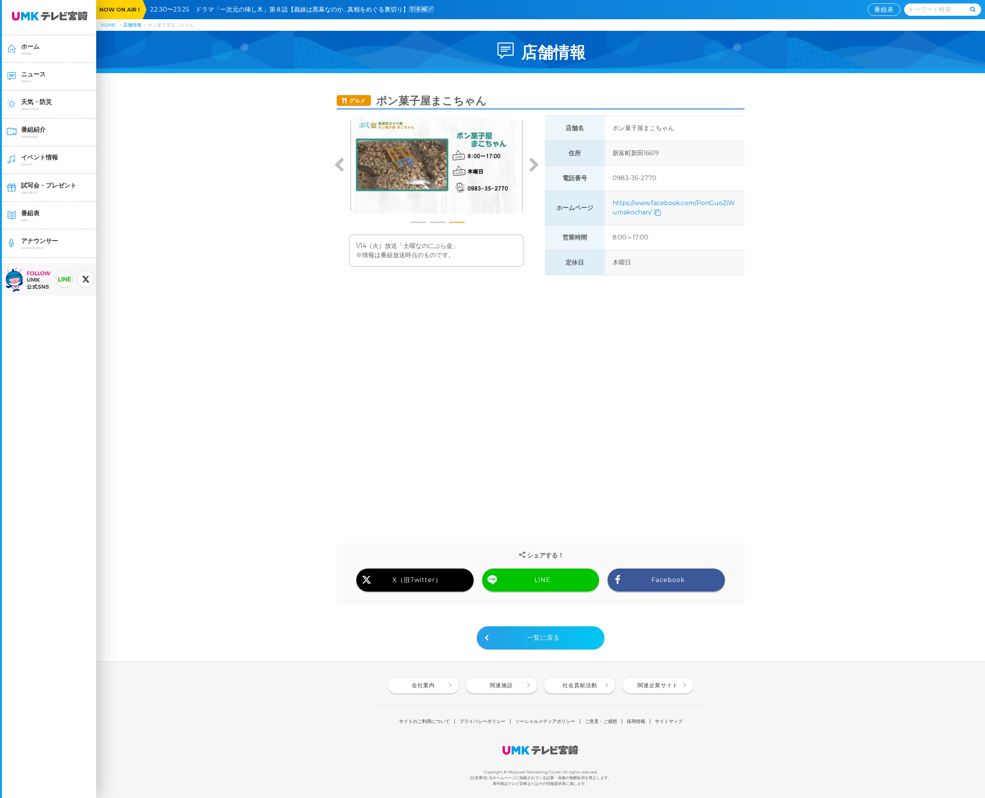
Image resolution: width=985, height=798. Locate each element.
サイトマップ (669, 721)
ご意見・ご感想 (601, 721)
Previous (339, 165)
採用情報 (636, 721)
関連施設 (501, 685)
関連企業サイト (658, 685)
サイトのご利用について (424, 721)
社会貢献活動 (580, 685)
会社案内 (423, 685)
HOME (108, 25)
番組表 (884, 9)
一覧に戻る (543, 637)
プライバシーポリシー (482, 721)
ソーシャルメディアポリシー (545, 721)
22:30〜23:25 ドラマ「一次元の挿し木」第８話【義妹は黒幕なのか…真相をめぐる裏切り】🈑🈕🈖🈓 (295, 9)
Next (534, 165)
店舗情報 (132, 25)
